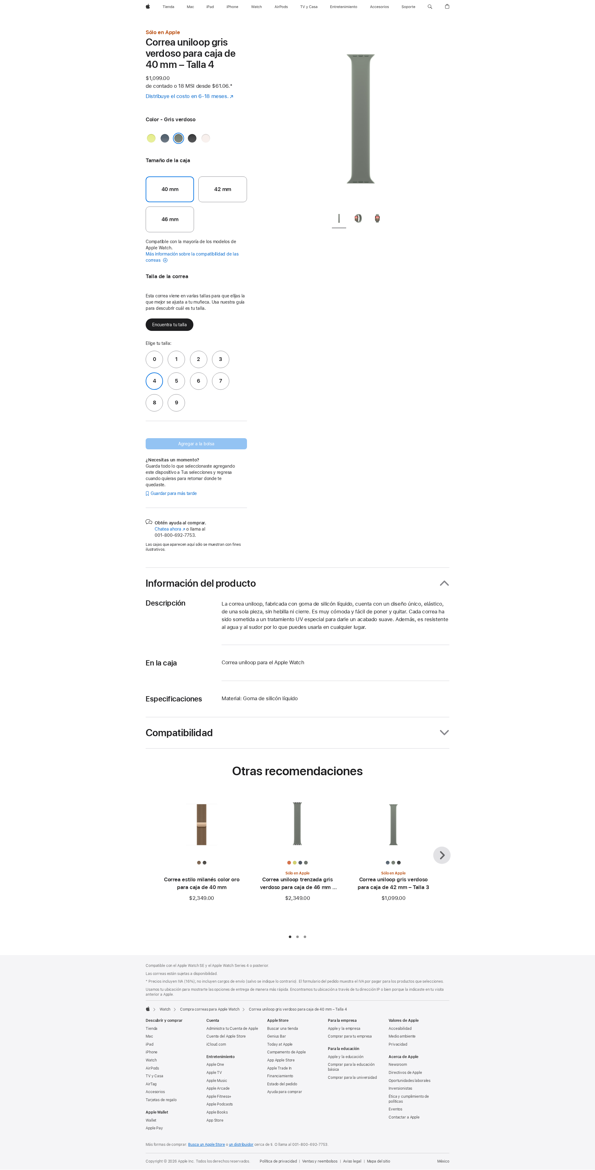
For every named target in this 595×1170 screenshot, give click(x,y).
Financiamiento (280, 1076)
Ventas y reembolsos (319, 1161)
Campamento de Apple (286, 1052)
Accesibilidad (400, 1028)
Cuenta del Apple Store (226, 1036)
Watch (165, 1009)
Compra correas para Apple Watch (209, 1009)
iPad (149, 1044)
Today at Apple (280, 1044)
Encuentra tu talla (169, 324)
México (443, 1161)
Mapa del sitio (378, 1161)
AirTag (151, 1084)
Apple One (215, 1064)
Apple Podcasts (219, 1104)
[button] (430, 7)
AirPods (152, 1068)
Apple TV (214, 1072)
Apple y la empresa (344, 1028)
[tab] (339, 219)
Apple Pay (154, 1128)
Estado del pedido (282, 1084)
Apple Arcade (218, 1088)
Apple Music (216, 1081)
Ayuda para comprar (284, 1092)
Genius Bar (276, 1036)
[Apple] (148, 1009)
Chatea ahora (170, 529)
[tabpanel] (360, 118)
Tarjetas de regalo (161, 1100)
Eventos (395, 1109)
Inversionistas (400, 1088)
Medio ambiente (402, 1036)
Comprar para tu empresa (350, 1036)
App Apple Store (281, 1060)
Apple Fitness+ (218, 1096)
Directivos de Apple (405, 1072)
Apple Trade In (279, 1068)
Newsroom (398, 1064)
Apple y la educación (346, 1057)
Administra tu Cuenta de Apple (232, 1028)
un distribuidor (241, 1144)
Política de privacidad (278, 1161)
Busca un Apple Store (206, 1144)
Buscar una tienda (282, 1028)
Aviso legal (352, 1161)
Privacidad (398, 1044)
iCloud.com (216, 1044)
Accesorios (155, 1092)
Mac (149, 1036)
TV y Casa (154, 1076)
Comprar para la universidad (352, 1077)
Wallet (151, 1120)
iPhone (151, 1052)
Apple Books (217, 1112)
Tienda (151, 1028)
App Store (214, 1120)
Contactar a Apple (404, 1117)
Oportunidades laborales (409, 1081)
